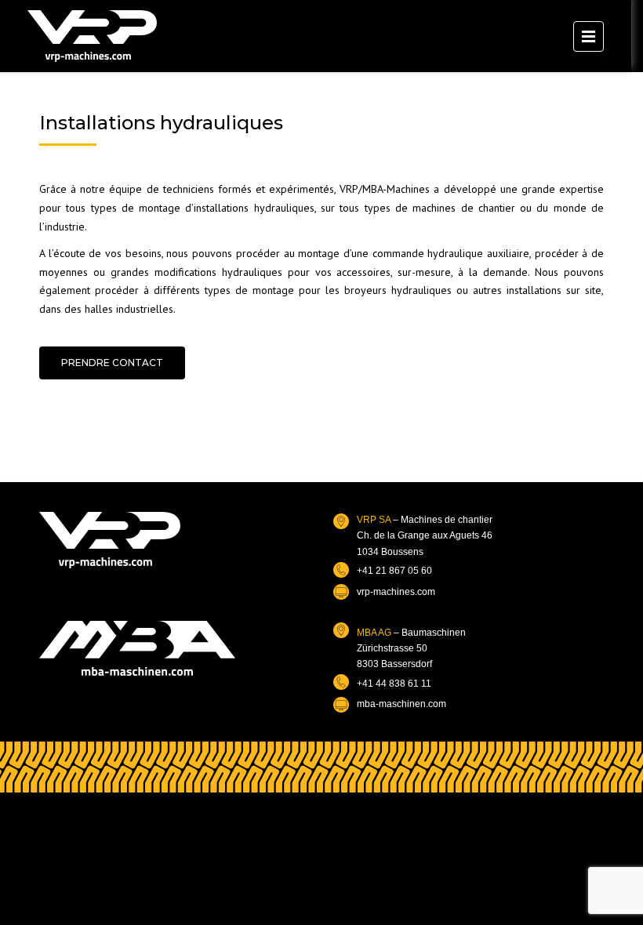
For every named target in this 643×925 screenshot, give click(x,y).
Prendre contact (112, 362)
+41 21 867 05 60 (394, 570)
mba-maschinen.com (401, 703)
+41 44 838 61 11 (394, 683)
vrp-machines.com (396, 591)
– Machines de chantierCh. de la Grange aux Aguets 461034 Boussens (424, 535)
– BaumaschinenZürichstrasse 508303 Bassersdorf (411, 648)
